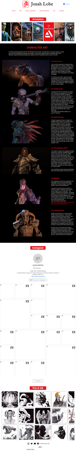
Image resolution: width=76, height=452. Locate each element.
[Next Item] (70, 416)
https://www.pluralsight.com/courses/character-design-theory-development (62, 203)
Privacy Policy (30, 449)
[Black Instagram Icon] (28, 443)
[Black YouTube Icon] (35, 443)
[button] (38, 19)
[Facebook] (38, 443)
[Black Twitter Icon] (31, 443)
